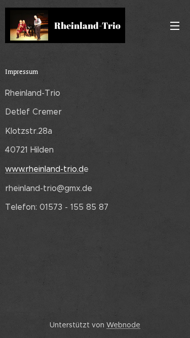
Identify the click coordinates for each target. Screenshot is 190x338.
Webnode (123, 324)
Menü (175, 25)
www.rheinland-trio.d (44, 169)
